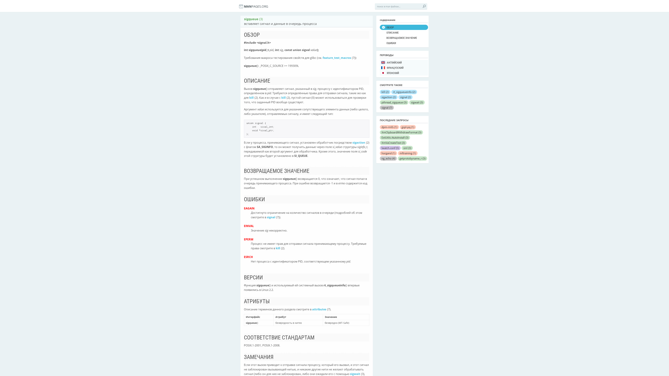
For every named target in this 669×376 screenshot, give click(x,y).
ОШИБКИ (391, 43)
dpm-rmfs (389, 127)
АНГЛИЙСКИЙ (394, 62)
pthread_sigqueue (394, 102)
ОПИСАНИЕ (392, 32)
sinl (407, 148)
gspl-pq (408, 127)
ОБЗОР (390, 27)
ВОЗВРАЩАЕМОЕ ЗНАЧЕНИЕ (401, 38)
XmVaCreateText (393, 142)
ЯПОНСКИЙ (393, 73)
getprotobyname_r (412, 158)
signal (271, 217)
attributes (319, 309)
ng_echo (388, 158)
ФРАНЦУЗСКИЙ (395, 67)
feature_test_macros (337, 58)
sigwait (355, 374)
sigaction (358, 142)
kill (251, 98)
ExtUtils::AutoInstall (395, 137)
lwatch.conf (390, 148)
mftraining (408, 153)
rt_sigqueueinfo (404, 92)
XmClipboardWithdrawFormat (401, 132)
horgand (388, 153)
